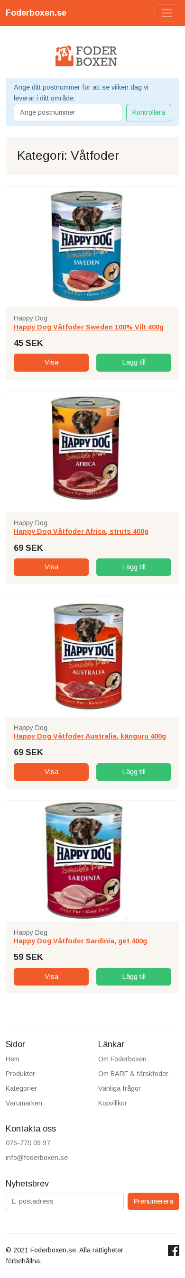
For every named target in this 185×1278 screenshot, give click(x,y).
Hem (12, 1059)
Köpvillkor (112, 1103)
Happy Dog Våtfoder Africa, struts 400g (81, 531)
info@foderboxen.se (37, 1157)
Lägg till (134, 362)
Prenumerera (153, 1201)
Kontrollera (148, 112)
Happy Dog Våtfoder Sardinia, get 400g (80, 941)
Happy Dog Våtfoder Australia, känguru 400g (90, 736)
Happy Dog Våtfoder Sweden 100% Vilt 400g (89, 327)
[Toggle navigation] (166, 13)
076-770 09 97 (28, 1143)
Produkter (20, 1073)
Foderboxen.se (36, 13)
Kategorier (21, 1088)
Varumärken (24, 1103)
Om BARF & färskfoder (133, 1073)
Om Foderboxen (122, 1059)
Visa (51, 362)
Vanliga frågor (119, 1088)
